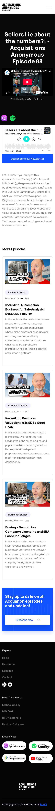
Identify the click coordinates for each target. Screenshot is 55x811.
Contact (7, 677)
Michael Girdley (11, 704)
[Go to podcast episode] (27, 311)
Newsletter (8, 664)
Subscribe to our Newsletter (27, 158)
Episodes (7, 670)
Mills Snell (7, 711)
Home (5, 657)
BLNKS (43, 804)
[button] (49, 7)
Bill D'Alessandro (11, 717)
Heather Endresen (13, 724)
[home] (11, 7)
